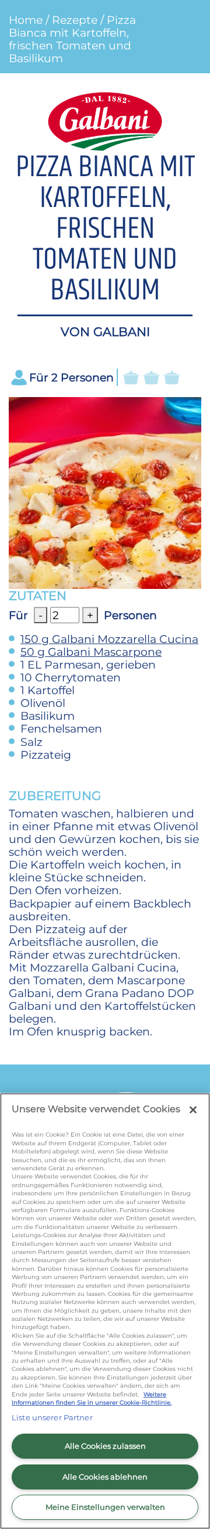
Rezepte (74, 20)
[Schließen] (193, 1110)
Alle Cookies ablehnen (105, 1476)
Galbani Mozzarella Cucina (109, 639)
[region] (105, 1311)
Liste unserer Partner (52, 1417)
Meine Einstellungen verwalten (105, 1507)
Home (26, 20)
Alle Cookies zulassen (105, 1446)
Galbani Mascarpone (91, 652)
